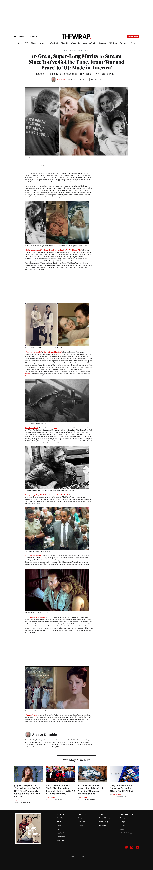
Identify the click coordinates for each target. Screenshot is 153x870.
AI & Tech (113, 43)
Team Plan (81, 822)
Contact (59, 825)
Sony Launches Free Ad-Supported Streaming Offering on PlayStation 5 (122, 788)
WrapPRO (54, 43)
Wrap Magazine (126, 814)
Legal (101, 814)
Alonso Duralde (61, 79)
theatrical (28, 373)
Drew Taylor (83, 797)
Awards (43, 43)
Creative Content (76, 51)
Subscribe (133, 36)
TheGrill (64, 43)
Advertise (60, 822)
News (20, 43)
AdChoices (102, 825)
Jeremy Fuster (52, 797)
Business (123, 43)
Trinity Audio (44, 166)
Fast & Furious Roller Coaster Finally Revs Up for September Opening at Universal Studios (91, 789)
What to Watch (89, 43)
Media (132, 43)
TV (26, 43)
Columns (102, 43)
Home (66, 51)
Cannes (122, 818)
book (55, 428)
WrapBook (60, 840)
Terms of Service (104, 818)
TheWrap (61, 814)
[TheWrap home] (76, 36)
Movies (34, 43)
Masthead (60, 833)
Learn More (81, 825)
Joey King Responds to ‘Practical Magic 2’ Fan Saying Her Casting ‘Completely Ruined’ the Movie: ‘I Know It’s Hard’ (28, 791)
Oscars (122, 829)
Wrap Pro (82, 814)
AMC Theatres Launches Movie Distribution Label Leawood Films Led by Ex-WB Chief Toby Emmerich (60, 789)
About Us (60, 818)
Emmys (122, 825)
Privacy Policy (103, 822)
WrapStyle (75, 43)
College (122, 822)
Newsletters (35, 36)
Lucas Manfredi (116, 794)
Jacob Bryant (19, 800)
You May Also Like (76, 760)
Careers (59, 829)
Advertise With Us (126, 833)
